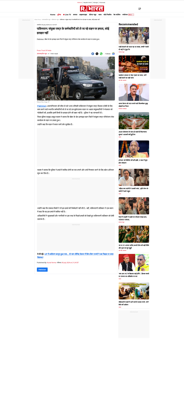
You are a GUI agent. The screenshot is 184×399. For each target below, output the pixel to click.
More (130, 15)
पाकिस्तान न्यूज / (56, 19)
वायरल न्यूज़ (121, 52)
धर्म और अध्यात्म (122, 80)
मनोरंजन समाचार (123, 108)
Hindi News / (38, 19)
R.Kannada (102, 2)
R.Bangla (95, 2)
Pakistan (41, 105)
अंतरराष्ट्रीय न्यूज (42, 53)
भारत (120, 137)
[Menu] (139, 8)
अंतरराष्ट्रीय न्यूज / (46, 19)
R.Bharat (79, 2)
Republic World (88, 2)
